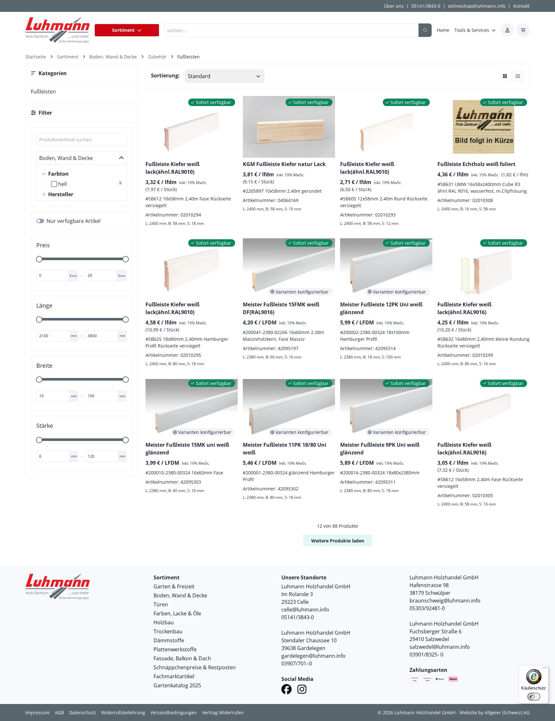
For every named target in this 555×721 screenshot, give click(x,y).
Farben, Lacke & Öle (177, 613)
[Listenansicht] (517, 76)
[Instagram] (302, 690)
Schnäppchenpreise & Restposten (195, 667)
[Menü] (545, 669)
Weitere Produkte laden (337, 541)
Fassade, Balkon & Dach (182, 658)
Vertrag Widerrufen (223, 712)
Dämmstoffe (169, 640)
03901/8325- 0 (426, 654)
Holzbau (164, 622)
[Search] (425, 30)
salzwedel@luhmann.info (440, 646)
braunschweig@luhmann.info (445, 600)
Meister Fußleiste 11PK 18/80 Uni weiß (284, 448)
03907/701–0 (296, 663)
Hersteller (60, 194)
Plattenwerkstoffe (175, 649)
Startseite (35, 57)
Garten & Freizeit (174, 586)
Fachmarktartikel (174, 676)
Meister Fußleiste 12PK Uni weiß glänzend (381, 308)
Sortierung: (165, 75)
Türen (161, 604)
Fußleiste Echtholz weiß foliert (476, 164)
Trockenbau (168, 631)
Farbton (58, 173)
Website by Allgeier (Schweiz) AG (495, 712)
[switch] (533, 696)
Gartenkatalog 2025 (177, 685)
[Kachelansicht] (504, 76)
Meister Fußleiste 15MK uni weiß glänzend (187, 448)
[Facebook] (286, 690)
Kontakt (521, 6)
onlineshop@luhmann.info (477, 6)
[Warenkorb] (523, 30)
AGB (59, 712)
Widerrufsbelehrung (123, 712)
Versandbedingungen (173, 712)
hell (62, 184)
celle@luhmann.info (305, 609)
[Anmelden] (507, 30)
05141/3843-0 (425, 6)
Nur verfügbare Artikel (74, 220)
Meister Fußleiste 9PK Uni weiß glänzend (379, 448)
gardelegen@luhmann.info (313, 655)
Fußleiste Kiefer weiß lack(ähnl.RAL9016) (464, 308)
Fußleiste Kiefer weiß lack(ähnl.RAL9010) (172, 168)
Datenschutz (82, 712)
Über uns (394, 6)
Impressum (37, 712)
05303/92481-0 (427, 608)
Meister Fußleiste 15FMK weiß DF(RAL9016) (281, 308)
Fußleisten (43, 91)
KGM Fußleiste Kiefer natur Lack (284, 164)
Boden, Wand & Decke (180, 595)
